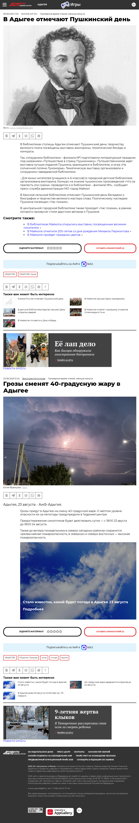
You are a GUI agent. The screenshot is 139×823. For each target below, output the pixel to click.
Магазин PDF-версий (99, 752)
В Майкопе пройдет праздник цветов (54, 234)
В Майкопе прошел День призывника (104, 298)
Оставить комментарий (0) (110, 248)
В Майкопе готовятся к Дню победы (37, 320)
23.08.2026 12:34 (11, 378)
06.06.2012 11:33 (10, 14)
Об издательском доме (40, 752)
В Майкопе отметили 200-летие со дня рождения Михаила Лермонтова (78, 231)
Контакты (79, 752)
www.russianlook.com (21, 128)
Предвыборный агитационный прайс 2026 (50, 760)
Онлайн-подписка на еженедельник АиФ (50, 756)
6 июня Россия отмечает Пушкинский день (40, 298)
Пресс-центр (63, 752)
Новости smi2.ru (14, 368)
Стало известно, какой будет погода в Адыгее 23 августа (75, 602)
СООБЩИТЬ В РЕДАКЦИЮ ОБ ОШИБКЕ (95, 760)
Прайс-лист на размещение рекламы (96, 756)
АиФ (24, 487)
